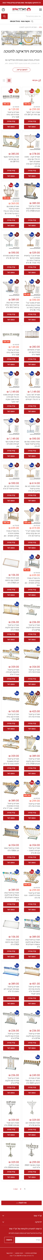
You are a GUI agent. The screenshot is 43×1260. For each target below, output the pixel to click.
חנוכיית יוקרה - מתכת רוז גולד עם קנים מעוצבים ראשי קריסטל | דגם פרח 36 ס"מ (32, 162)
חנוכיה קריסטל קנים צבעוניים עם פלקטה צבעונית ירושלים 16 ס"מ (32, 943)
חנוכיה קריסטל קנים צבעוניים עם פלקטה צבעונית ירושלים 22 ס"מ (11, 896)
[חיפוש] (4, 16)
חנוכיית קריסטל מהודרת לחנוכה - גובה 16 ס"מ (32, 895)
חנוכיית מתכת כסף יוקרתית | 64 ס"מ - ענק (12, 444)
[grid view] (9, 80)
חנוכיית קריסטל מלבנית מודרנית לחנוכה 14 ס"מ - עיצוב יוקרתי (34, 990)
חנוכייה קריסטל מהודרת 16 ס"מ (34, 715)
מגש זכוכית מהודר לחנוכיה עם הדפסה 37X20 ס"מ (12, 942)
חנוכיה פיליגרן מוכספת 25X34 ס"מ (11, 1166)
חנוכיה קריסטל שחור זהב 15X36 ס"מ (11, 849)
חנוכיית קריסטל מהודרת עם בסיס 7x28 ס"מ (13, 114)
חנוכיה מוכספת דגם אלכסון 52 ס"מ (33, 1124)
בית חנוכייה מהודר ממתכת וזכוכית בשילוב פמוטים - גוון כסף (32, 582)
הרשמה (9, 1239)
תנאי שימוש (19, 1253)
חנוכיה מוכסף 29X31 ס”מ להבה (32, 1166)
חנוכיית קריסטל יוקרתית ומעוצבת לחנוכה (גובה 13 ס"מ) (11, 761)
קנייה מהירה (32, 121)
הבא (16, 1189)
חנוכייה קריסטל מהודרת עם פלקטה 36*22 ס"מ (33, 627)
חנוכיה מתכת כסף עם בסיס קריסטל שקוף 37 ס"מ (32, 444)
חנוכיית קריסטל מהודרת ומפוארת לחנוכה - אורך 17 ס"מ (11, 806)
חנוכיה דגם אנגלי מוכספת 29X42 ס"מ (11, 1124)
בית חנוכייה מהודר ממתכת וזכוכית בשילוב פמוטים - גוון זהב (11, 534)
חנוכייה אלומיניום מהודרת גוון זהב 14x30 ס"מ (33, 352)
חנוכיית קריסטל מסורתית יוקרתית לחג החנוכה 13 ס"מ (11, 989)
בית (40, 27)
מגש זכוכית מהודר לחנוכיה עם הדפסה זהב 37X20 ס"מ (12, 580)
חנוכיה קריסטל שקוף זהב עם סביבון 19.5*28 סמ (11, 159)
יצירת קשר (9, 1253)
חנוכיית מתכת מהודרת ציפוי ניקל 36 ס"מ (11, 256)
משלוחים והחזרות (31, 1253)
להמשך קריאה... (21, 69)
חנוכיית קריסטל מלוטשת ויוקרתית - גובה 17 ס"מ (12, 672)
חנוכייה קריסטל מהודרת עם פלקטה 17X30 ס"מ (12, 627)
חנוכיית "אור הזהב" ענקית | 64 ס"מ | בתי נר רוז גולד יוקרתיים (32, 397)
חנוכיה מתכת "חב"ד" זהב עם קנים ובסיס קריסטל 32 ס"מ (32, 533)
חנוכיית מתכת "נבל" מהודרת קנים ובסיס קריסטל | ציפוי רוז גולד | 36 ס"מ (33, 306)
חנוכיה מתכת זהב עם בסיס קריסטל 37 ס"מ (11, 487)
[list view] (3, 80)
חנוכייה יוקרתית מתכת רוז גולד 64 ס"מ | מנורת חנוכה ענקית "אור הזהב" (11, 398)
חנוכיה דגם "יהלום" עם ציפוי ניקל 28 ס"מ (32, 113)
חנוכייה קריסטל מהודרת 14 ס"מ (34, 671)
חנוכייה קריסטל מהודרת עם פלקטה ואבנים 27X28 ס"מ (33, 208)
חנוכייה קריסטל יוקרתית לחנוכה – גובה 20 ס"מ (33, 850)
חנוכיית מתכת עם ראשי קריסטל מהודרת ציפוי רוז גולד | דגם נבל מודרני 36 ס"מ (11, 211)
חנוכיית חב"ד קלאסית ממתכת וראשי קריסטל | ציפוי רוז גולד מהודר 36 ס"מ (32, 259)
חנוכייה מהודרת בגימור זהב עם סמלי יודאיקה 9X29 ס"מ (32, 1080)
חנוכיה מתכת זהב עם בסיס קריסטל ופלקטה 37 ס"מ (32, 488)
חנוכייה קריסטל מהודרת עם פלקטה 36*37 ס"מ (12, 1036)
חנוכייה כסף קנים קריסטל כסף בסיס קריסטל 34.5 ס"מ (12, 305)
